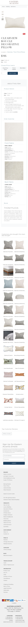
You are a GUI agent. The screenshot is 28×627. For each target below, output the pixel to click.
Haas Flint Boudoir (19, 368)
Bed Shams (13, 6)
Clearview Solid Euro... (8, 329)
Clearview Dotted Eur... (19, 251)
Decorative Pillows (8, 509)
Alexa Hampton (7, 489)
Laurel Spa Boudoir (8, 368)
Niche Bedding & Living (9, 478)
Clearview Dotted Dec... (8, 290)
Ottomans (6, 518)
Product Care (7, 570)
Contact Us (6, 534)
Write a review (7, 433)
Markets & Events (8, 543)
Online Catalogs (7, 549)
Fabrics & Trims (7, 522)
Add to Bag (12, 73)
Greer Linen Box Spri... (8, 277)
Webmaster (6, 590)
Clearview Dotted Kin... (8, 264)
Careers (5, 580)
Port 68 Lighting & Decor (10, 497)
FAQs (5, 574)
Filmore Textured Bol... (19, 407)
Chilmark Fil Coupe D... (19, 420)
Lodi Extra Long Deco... (8, 420)
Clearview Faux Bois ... (8, 251)
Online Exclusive (7, 524)
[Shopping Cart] (25, 2)
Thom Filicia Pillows (19, 52)
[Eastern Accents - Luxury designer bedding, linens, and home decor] (14, 2)
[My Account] (24, 2)
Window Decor (7, 512)
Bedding (8, 6)
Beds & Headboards (8, 516)
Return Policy (7, 586)
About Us (6, 532)
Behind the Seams (8, 555)
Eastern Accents (7, 474)
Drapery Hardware (8, 514)
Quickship (6, 526)
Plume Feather (14, 68)
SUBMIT (14, 463)
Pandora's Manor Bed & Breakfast (11, 499)
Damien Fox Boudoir (8, 381)
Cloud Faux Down (5, 68)
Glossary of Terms (8, 576)
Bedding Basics (7, 520)
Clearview (10, 52)
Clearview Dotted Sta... (19, 264)
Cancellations (7, 578)
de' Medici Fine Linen (8, 476)
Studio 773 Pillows (8, 480)
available (15, 112)
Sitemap (6, 592)
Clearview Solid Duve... (19, 303)
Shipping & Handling (8, 584)
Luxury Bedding (7, 507)
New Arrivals (7, 505)
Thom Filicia (6, 486)
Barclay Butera (7, 484)
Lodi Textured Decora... (19, 381)
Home (3, 6)
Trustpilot (14, 603)
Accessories (6, 511)
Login (5, 562)
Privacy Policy (20, 451)
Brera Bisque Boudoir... (19, 355)
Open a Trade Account (9, 564)
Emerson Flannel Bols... (8, 394)
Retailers (6, 539)
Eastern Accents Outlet (9, 493)
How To (5, 572)
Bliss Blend (22, 68)
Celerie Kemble (7, 487)
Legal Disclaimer (8, 588)
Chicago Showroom (8, 541)
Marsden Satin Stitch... (8, 342)
